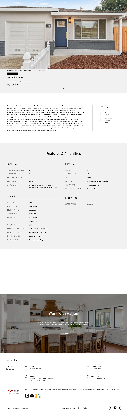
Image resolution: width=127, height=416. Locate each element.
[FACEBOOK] (110, 408)
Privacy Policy (82, 408)
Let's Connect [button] (63, 333)
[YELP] (119, 408)
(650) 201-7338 (96, 368)
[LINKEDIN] (115, 408)
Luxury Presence (21, 408)
